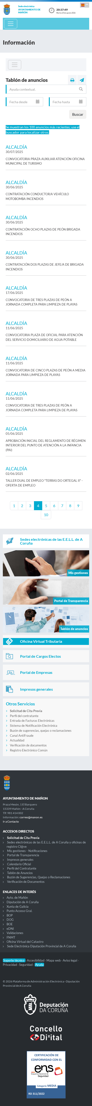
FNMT (11, 937)
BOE (10, 924)
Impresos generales (20, 859)
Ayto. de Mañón (17, 897)
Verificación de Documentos (26, 882)
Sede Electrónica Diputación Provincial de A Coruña (41, 946)
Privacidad (10, 965)
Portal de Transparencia (23, 855)
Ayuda (39, 965)
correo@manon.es (31, 817)
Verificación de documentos (28, 745)
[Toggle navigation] (10, 23)
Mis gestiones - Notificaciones (27, 851)
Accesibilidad (36, 960)
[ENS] (46, 1078)
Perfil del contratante (24, 716)
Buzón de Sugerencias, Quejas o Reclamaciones (38, 877)
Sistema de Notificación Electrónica (33, 725)
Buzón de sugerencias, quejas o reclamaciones (40, 730)
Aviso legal (70, 960)
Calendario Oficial (19, 864)
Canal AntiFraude (21, 735)
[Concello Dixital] (46, 1037)
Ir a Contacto (11, 821)
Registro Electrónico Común (28, 750)
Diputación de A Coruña (23, 902)
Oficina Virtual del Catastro (25, 942)
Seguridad (26, 965)
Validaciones (15, 933)
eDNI (10, 928)
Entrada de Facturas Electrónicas (32, 720)
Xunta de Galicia (18, 906)
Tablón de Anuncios (20, 873)
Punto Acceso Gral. (19, 911)
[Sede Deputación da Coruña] (46, 1008)
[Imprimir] (72, 80)
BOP (10, 915)
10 (46, 514)
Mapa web (53, 960)
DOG (10, 919)
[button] (84, 4)
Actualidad (17, 740)
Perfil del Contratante (21, 868)
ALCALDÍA (16, 147)
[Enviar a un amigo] (81, 80)
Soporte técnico (14, 960)
